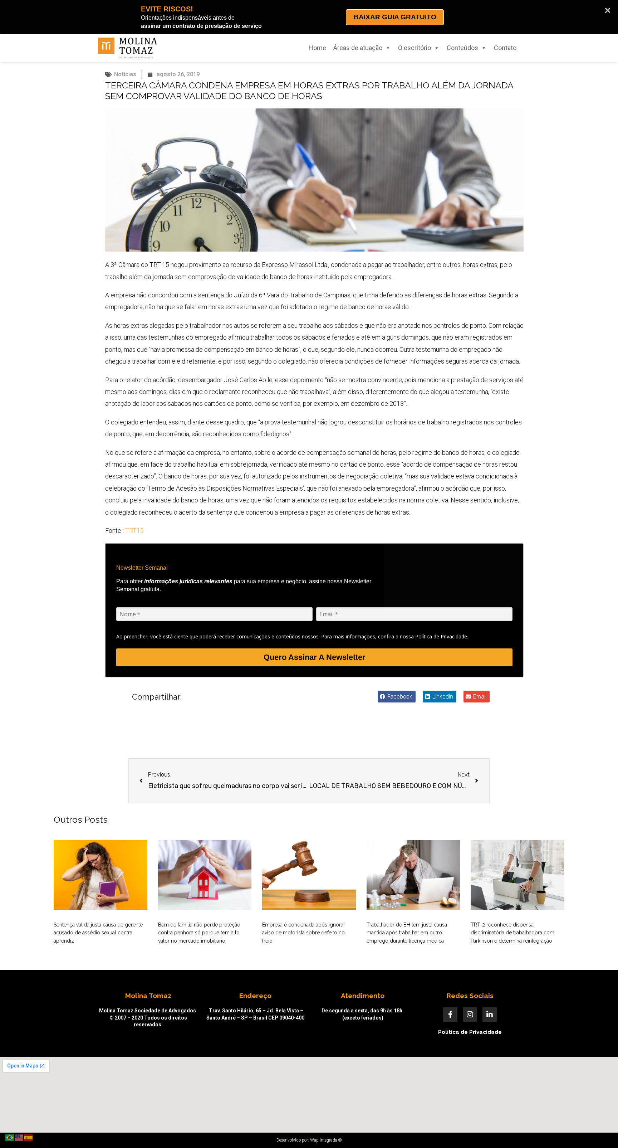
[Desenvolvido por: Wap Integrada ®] (309, 1140)
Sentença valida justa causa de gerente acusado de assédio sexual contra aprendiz (98, 933)
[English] (19, 1137)
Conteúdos (462, 48)
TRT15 (134, 530)
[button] (397, 696)
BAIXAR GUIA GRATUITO (395, 17)
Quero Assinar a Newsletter (315, 657)
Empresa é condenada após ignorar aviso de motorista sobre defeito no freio (303, 933)
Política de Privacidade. (441, 636)
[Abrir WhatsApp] (600, 1130)
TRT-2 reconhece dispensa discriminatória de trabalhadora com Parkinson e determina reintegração (512, 933)
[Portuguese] (10, 1137)
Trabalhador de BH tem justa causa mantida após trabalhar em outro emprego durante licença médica (407, 933)
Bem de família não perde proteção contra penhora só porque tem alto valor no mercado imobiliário (199, 933)
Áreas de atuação (357, 48)
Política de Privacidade (470, 1032)
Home (317, 48)
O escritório (414, 48)
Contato (505, 48)
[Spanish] (28, 1137)
